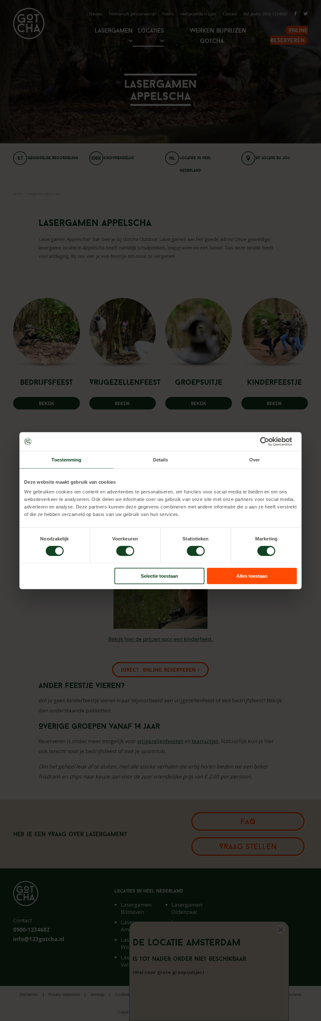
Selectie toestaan (159, 576)
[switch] (125, 551)
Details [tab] (160, 459)
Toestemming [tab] (66, 459)
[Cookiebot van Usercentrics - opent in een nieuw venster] (269, 441)
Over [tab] (254, 459)
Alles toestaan (251, 576)
